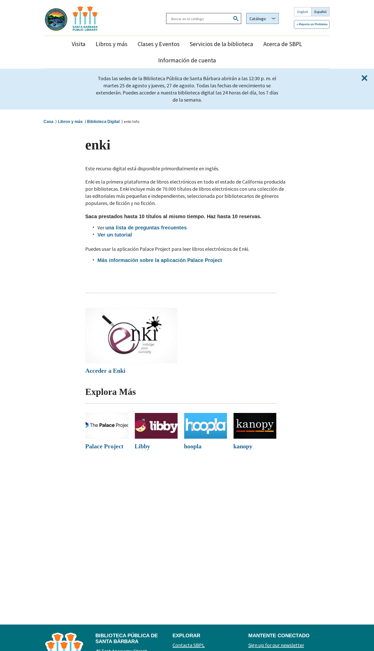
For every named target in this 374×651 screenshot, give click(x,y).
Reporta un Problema (313, 24)
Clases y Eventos (159, 44)
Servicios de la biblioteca (221, 44)
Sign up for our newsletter (276, 645)
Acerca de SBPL (282, 44)
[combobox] (262, 18)
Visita (78, 44)
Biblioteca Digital (103, 121)
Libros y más (111, 44)
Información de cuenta (187, 60)
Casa (48, 121)
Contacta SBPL (188, 645)
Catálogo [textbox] (258, 18)
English (302, 11)
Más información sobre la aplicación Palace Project (159, 260)
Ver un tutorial (114, 235)
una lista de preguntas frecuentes (146, 227)
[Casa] (99, 18)
